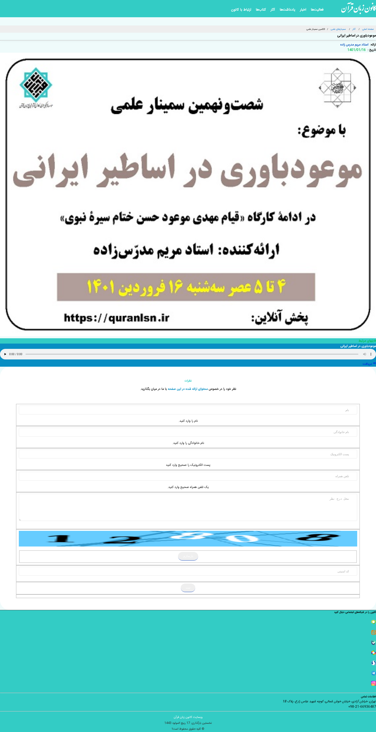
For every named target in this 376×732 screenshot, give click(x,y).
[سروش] (188, 663)
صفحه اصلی (368, 29)
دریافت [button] (368, 364)
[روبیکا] (188, 652)
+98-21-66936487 (362, 706)
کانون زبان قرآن (359, 10)
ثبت (188, 587)
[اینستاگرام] (188, 683)
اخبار (303, 10)
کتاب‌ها (261, 10)
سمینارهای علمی (338, 29)
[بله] (188, 642)
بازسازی (188, 556)
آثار (273, 10)
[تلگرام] (188, 673)
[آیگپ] (188, 622)
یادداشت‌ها (287, 10)
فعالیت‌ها (317, 10)
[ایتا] (188, 632)
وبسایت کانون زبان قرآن (188, 717)
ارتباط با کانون (241, 10)
